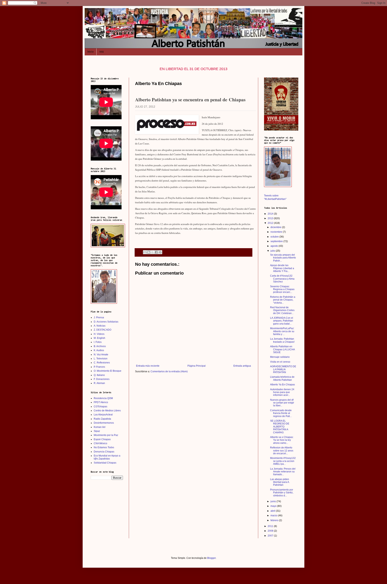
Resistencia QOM (103, 398)
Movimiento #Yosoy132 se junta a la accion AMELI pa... (283, 461)
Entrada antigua (242, 365)
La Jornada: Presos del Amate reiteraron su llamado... (282, 471)
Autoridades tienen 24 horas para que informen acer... (282, 392)
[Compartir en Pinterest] (160, 252)
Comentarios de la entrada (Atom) (169, 371)
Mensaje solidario (280, 357)
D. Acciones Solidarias (106, 321)
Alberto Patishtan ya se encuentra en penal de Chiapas (190, 99)
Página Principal (196, 365)
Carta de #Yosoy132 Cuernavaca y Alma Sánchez (282, 278)
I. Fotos (98, 342)
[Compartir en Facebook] (156, 252)
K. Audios (99, 350)
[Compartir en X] (153, 252)
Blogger (211, 558)
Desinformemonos (104, 422)
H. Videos (99, 334)
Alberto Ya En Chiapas (282, 384)
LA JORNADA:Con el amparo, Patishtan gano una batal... (281, 320)
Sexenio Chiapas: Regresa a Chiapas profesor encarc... (282, 289)
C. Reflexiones (102, 362)
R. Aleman (99, 383)
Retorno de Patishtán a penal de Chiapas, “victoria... (282, 300)
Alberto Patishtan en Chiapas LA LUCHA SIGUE (282, 349)
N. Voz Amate (101, 354)
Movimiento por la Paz (106, 435)
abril (273, 510)
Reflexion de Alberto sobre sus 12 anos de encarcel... (281, 450)
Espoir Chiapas (102, 439)
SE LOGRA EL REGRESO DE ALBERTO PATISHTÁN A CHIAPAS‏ (279, 426)
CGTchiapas (100, 406)
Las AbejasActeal (103, 414)
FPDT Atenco (101, 402)
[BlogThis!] (149, 252)
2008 (271, 530)
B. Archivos (100, 346)
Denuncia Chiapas (104, 451)
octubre (274, 236)
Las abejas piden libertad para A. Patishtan (280, 482)
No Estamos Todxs (104, 447)
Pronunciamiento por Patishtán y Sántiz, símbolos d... (281, 492)
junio (273, 501)
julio (273, 250)
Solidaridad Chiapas (105, 462)
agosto (274, 246)
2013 (271, 218)
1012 (101, 51)
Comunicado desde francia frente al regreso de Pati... (281, 413)
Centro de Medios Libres (107, 410)
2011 (271, 526)
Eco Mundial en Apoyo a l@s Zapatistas (107, 457)
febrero (274, 520)
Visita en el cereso (280, 361)
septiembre (276, 241)
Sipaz (97, 431)
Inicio (90, 51)
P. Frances (99, 366)
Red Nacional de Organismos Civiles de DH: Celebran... (282, 310)
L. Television (100, 358)
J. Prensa (99, 317)
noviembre (276, 231)
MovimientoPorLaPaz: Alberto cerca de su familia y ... (282, 331)
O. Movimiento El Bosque (107, 370)
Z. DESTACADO (102, 329)
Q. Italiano (99, 375)
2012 (271, 223)
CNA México (100, 443)
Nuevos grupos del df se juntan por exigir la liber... (282, 402)
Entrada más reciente (147, 365)
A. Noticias (99, 325)
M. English (99, 338)
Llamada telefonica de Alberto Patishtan (282, 378)
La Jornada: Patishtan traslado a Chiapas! (282, 340)
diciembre (276, 227)
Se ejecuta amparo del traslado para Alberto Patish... (283, 257)
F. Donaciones (101, 379)
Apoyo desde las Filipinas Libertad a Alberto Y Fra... (282, 268)
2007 (271, 535)
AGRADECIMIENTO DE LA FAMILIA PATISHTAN (283, 369)
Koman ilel (99, 427)
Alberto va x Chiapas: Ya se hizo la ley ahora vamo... (281, 440)
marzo (274, 515)
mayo (273, 506)
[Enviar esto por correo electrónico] (145, 252)
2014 (271, 213)
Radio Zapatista (102, 418)
